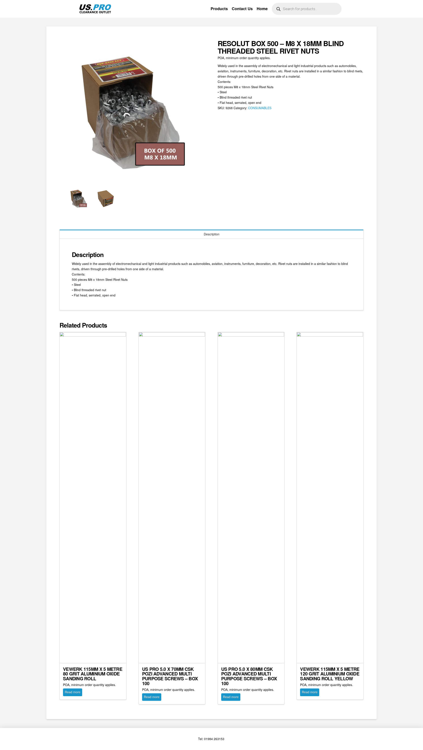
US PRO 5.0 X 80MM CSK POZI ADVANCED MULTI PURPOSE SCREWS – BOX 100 (249, 676)
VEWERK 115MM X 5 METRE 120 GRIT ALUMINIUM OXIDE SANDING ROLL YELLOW (329, 674)
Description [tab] (211, 234)
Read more (72, 692)
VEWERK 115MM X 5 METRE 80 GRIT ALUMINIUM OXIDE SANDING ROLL (92, 674)
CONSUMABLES (259, 108)
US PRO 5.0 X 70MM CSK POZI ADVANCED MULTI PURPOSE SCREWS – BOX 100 (170, 676)
